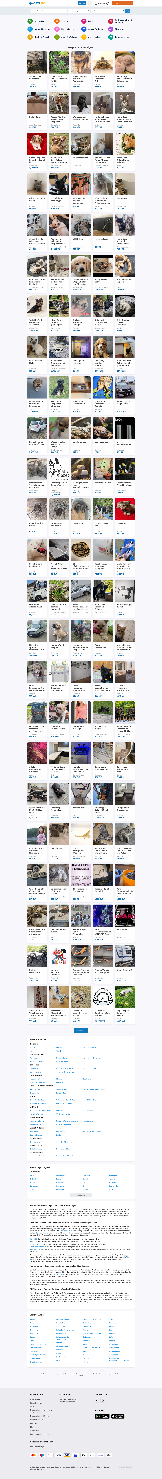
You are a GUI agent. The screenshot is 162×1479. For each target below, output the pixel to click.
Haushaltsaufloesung (64, 1319)
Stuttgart (112, 1190)
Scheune (86, 1362)
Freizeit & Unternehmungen (67, 1121)
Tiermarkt (34, 1044)
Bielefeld (33, 1179)
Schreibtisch (114, 1323)
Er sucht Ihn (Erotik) (90, 1100)
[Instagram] (103, 1400)
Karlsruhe (86, 1175)
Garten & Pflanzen (37, 1082)
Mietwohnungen (89, 1323)
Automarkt (34, 1058)
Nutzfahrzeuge (62, 1061)
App (83, 3)
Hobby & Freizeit (37, 1117)
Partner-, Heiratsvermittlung (94, 1089)
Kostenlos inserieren (123, 3)
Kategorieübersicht (38, 1420)
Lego (58, 1360)
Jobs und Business (37, 1249)
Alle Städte (81, 1195)
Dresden (33, 1190)
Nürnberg (112, 1182)
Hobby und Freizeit (36, 1244)
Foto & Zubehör (89, 1111)
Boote (58, 1135)
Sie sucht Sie (61, 1089)
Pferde (59, 1047)
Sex (110, 1330)
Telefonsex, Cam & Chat (65, 1100)
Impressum (35, 1430)
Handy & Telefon (36, 1114)
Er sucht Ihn (61, 1093)
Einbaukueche (35, 1348)
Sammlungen (88, 1121)
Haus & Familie (36, 1075)
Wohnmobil (113, 1355)
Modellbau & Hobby (37, 1125)
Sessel (111, 1326)
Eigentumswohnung (38, 1344)
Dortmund (34, 1186)
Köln (84, 1186)
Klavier (59, 1343)
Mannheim (113, 1175)
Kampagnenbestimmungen (41, 1434)
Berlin (32, 1175)
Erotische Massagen (38, 1104)
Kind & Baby (61, 1082)
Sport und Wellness (37, 1247)
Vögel (58, 1051)
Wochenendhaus (115, 1351)
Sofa (111, 1337)
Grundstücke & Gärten (65, 1068)
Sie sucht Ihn (35, 1089)
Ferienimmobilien (89, 1068)
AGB (32, 1406)
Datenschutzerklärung (39, 1416)
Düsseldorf (60, 1175)
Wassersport (61, 1131)
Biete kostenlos (36, 1149)
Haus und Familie (41, 1233)
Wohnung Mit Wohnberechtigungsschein (119, 1359)
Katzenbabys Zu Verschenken (62, 1338)
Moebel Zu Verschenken (92, 1333)
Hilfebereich (60, 1274)
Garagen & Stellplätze (65, 1072)
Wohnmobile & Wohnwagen (93, 1058)
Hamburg (60, 1186)
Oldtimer (86, 1344)
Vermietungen (35, 1072)
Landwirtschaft (62, 1353)
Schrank (112, 1319)
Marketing (34, 1427)
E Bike (32, 1341)
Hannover (60, 1190)
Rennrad (86, 1355)
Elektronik (34, 1107)
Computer (60, 1111)
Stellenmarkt (35, 1142)
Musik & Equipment (63, 1125)
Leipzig (85, 1190)
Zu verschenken (36, 1152)
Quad (85, 1351)
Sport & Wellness (37, 1128)
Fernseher (34, 1351)
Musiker (86, 1330)
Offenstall (86, 1341)
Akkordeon (34, 1319)
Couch (32, 1337)
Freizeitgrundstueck (38, 1355)
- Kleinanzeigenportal (68, 1400)
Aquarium (34, 1323)
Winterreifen (114, 1348)
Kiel (84, 1182)
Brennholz (34, 1330)
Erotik (32, 1096)
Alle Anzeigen (81, 1031)
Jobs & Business (37, 1138)
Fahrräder (34, 1131)
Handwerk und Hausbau (65, 1156)
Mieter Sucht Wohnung (92, 1319)
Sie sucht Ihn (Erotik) (38, 1100)
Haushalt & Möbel (37, 1079)
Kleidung (59, 1079)
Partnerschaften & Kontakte (42, 1086)
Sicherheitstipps (36, 1403)
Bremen (33, 1182)
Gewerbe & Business (64, 1142)
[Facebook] (97, 1400)
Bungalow (34, 1333)
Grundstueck (35, 1358)
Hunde (32, 1047)
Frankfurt (60, 1182)
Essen (58, 1179)
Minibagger (87, 1326)
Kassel (85, 1179)
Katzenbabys (61, 1333)
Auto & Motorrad (37, 1054)
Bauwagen (34, 1326)
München (112, 1179)
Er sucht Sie (34, 1093)
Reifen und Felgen (37, 1061)
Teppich (112, 1341)
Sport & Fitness (36, 1135)
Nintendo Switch (89, 1337)
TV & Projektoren (63, 1114)
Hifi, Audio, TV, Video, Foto (40, 1111)
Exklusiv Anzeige (37, 1447)
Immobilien (34, 1065)
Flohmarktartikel (63, 1149)
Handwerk (87, 1079)
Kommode (60, 1350)
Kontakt (33, 1423)
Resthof (86, 1358)
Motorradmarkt (62, 1058)
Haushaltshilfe (62, 1323)
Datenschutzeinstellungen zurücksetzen (41, 1411)
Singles (112, 1333)
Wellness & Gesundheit (92, 1131)
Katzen (32, 1051)
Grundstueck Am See (38, 1362)
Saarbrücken (114, 1186)
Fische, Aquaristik (90, 1047)
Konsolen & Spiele (37, 1121)
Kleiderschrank (62, 1346)
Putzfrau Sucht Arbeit (91, 1348)
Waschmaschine (115, 1344)
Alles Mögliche (36, 1145)
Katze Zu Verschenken (65, 1330)
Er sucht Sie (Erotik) (64, 1104)
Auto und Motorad (65, 1231)
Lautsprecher (61, 1357)
